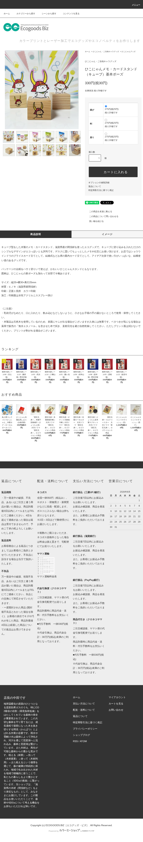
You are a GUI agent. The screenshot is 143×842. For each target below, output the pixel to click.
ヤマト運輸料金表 (47, 576)
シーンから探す (49, 13)
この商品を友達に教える (100, 211)
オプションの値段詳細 (98, 182)
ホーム (7, 13)
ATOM (83, 741)
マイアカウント (117, 697)
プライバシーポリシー (85, 728)
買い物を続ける (96, 221)
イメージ (107, 234)
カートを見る (116, 703)
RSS (75, 741)
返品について (94, 186)
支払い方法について (84, 703)
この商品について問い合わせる (103, 216)
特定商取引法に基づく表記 (101, 190)
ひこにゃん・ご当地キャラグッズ (106, 51)
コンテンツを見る (71, 13)
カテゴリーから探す (25, 13)
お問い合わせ (116, 709)
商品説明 (35, 234)
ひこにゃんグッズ (129, 51)
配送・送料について (84, 709)
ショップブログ (81, 735)
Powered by (54, 831)
